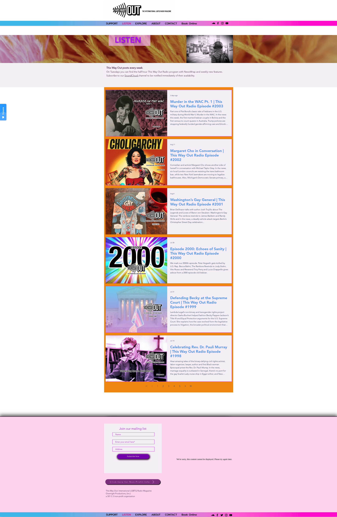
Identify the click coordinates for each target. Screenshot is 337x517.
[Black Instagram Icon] (222, 23)
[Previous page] (152, 386)
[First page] (146, 386)
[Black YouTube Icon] (227, 23)
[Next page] (185, 386)
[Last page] (190, 386)
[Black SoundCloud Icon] (213, 23)
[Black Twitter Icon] (221, 515)
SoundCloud (131, 75)
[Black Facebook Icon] (218, 23)
